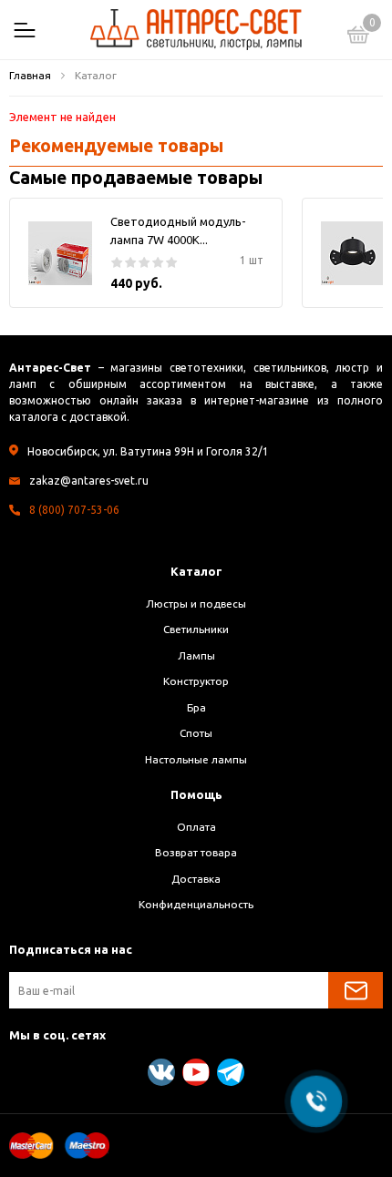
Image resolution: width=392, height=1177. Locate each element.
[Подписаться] (355, 990)
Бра (196, 707)
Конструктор (196, 681)
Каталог (196, 571)
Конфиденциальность (196, 904)
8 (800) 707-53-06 (74, 510)
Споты (196, 733)
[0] (358, 37)
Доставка (196, 879)
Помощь (196, 794)
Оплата (196, 827)
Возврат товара (196, 852)
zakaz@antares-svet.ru (89, 480)
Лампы (196, 655)
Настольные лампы (196, 759)
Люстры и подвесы (196, 603)
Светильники (196, 629)
